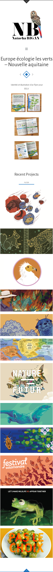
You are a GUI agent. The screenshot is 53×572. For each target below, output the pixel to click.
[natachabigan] (26, 25)
